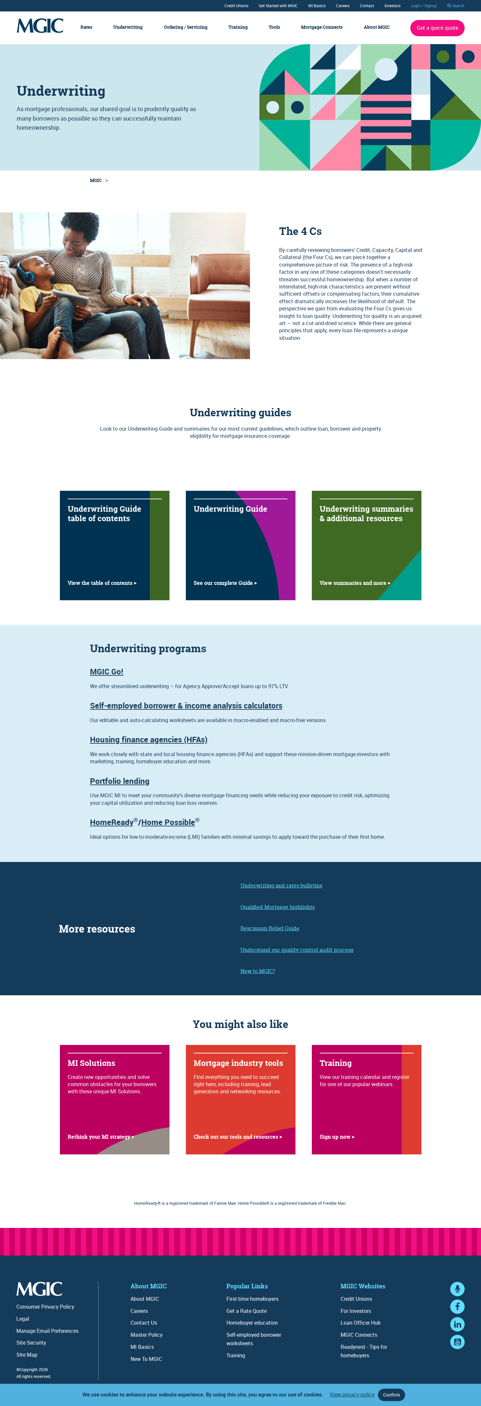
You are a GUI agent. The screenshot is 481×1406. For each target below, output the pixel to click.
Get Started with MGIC (278, 5)
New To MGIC (146, 1359)
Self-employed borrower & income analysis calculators (186, 705)
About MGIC (377, 27)
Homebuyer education (252, 1322)
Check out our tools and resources (236, 1136)
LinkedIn (457, 1330)
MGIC (96, 180)
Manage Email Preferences (47, 1330)
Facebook (457, 1313)
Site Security (31, 1342)
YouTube (457, 1348)
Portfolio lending (120, 781)
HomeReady (112, 822)
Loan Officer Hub (361, 1322)
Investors (392, 5)
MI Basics (317, 5)
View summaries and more (353, 583)
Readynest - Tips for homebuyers (364, 1351)
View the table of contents (100, 583)
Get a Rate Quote (246, 1311)
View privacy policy (352, 1394)
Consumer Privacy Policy (45, 1306)
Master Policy (147, 1334)
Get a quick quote (437, 27)
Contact (367, 5)
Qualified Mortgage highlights (277, 907)
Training (238, 27)
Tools (274, 27)
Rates (86, 27)
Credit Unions (236, 5)
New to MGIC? (257, 971)
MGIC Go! (106, 671)
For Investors (356, 1311)
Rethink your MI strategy (99, 1136)
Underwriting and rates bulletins (281, 885)
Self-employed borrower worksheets (253, 1339)
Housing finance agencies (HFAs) (148, 739)
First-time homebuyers (252, 1298)
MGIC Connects (359, 1334)
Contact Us (144, 1322)
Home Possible (168, 822)
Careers (342, 5)
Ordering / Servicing (185, 27)
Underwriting (128, 27)
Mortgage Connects (322, 27)
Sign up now (335, 1136)
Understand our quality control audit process (296, 949)
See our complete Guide (223, 583)
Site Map (26, 1354)
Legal (22, 1318)
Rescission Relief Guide (269, 928)
